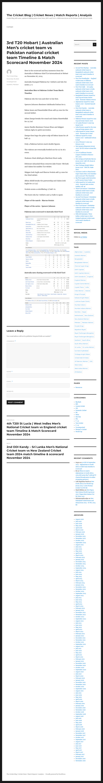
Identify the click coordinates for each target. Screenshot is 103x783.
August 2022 (80, 621)
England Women (80, 280)
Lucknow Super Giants (82, 301)
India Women (79, 291)
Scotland (77, 340)
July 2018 (78, 718)
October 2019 (80, 687)
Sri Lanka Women (88, 347)
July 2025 (78, 547)
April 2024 (79, 579)
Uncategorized (11, 81)
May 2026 (79, 526)
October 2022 (80, 617)
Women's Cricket (81, 429)
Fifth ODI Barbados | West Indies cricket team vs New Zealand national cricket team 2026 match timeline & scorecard (85, 218)
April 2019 (79, 699)
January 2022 (80, 636)
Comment (11, 341)
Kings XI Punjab (80, 294)
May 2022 (79, 627)
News (77, 415)
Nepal (84, 312)
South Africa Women (81, 343)
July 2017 (78, 744)
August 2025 (80, 545)
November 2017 (80, 735)
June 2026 (79, 523)
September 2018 (81, 714)
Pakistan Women (87, 322)
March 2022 (79, 631)
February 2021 (80, 659)
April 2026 (79, 528)
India (87, 287)
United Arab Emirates (82, 358)
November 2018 (80, 710)
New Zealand (89, 315)
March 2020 (79, 676)
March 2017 (79, 752)
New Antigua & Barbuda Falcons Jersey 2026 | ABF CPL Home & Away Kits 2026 (86, 161)
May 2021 (79, 653)
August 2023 (79, 595)
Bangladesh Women (81, 262)
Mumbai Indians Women (83, 308)
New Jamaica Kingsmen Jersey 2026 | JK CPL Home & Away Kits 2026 (86, 148)
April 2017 (79, 750)
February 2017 (80, 754)
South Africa (86, 340)
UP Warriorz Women (81, 361)
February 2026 (80, 532)
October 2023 (80, 591)
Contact (10, 27)
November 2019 (81, 684)
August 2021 (79, 646)
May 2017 (79, 748)
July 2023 (78, 598)
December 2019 (80, 682)
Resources (79, 387)
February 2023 (80, 608)
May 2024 (79, 576)
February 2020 (80, 678)
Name (9, 371)
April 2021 (79, 655)
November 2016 (81, 761)
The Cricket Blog (12, 76)
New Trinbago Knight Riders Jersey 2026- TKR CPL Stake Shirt (85, 167)
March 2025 (79, 555)
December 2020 (81, 663)
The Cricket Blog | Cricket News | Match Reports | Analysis (49, 15)
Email (10, 381)
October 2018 (80, 712)
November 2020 (81, 665)
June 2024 (79, 574)
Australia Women (80, 255)
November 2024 (81, 564)
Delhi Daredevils (80, 276)
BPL (77, 404)
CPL (77, 408)
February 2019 (80, 703)
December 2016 (80, 759)
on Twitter (83, 237)
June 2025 (79, 549)
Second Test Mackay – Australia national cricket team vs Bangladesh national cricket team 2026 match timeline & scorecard (86, 72)
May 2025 (79, 551)
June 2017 (79, 746)
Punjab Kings (79, 326)
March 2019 (79, 701)
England (90, 276)
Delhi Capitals (79, 269)
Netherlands (79, 315)
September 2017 (81, 739)
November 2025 (81, 538)
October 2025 (80, 540)
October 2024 (80, 566)
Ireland (87, 291)
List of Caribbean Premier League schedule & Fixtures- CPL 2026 (85, 155)
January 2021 (80, 661)
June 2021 (79, 651)
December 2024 (81, 562)
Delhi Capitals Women (82, 273)
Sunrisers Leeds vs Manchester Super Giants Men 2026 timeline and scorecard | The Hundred (86, 174)
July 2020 (78, 674)
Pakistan (16, 84)
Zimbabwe (78, 372)
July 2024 (78, 572)
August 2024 (80, 570)
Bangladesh (79, 259)
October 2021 (80, 642)
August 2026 (80, 519)
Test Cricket (79, 423)
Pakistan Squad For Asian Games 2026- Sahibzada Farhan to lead (86, 138)
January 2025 (80, 559)
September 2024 (81, 568)
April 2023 (79, 604)
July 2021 (78, 648)
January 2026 (80, 534)
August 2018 (79, 716)
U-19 (77, 425)
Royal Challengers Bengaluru (84, 336)
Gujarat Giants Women (82, 283)
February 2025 (80, 557)
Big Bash (78, 402)
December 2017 (80, 733)
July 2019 (78, 693)
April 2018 (79, 725)
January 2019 (80, 706)
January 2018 (80, 731)
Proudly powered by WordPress (55, 774)
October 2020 (80, 667)
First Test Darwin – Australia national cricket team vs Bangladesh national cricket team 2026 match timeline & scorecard (85, 112)
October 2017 (80, 737)
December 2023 (80, 587)
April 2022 (79, 629)
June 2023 (79, 600)
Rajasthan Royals (80, 329)
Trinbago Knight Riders (82, 354)
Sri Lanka (78, 347)
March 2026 (79, 530)
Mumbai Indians (80, 305)
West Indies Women (81, 368)
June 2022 (79, 625)
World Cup (79, 431)
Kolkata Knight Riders (82, 298)
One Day (78, 417)
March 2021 (79, 657)
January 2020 (80, 680)
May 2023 (79, 602)
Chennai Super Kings (82, 266)
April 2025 (79, 553)
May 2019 (79, 697)
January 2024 (80, 585)
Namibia (77, 312)
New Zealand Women (82, 319)
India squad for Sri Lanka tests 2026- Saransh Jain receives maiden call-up (85, 184)
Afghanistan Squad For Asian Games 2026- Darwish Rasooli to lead (85, 104)
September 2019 (81, 689)
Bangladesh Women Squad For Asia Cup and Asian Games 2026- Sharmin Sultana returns (86, 98)
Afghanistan (79, 252)
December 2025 (81, 536)
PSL (77, 419)
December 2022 (81, 612)
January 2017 (80, 756)
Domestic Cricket (81, 410)
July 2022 (78, 623)
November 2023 (81, 589)
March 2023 (79, 606)
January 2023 (80, 610)
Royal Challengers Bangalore (84, 333)
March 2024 (79, 581)
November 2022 (81, 615)
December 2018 (80, 708)
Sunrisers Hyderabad (81, 351)
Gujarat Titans (79, 287)
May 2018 (79, 723)
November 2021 (80, 640)
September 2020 (81, 670)
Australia (9, 84)
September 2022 (81, 619)
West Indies (78, 365)
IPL (77, 412)
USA (91, 361)
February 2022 (80, 634)
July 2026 (79, 521)
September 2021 (81, 644)
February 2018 (80, 729)
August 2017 (79, 742)
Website (10, 391)
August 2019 (79, 691)
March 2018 (79, 727)
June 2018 (79, 720)
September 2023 (81, 593)
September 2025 (81, 543)
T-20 (77, 421)
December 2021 (80, 638)
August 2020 (80, 672)
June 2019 (79, 695)
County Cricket (80, 406)
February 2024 (80, 583)
